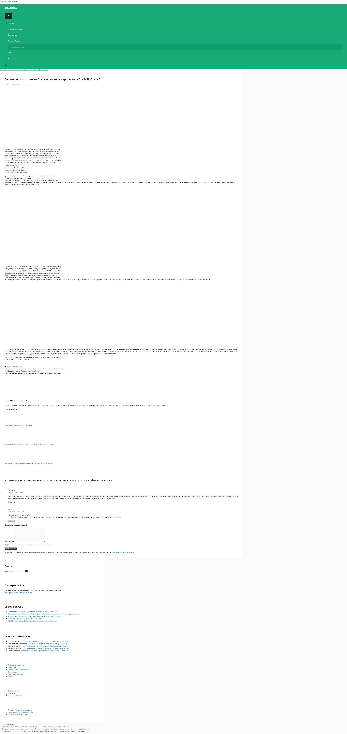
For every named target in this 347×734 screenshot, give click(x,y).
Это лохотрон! (13, 35)
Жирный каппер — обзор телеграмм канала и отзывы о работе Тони (34, 616)
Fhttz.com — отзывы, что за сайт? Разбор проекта (26, 618)
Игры (10, 53)
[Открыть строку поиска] (6, 66)
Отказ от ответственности (18, 715)
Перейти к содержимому (9, 1)
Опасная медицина (15, 674)
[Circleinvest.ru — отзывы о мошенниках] (14, 423)
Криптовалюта (14, 693)
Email (30, 545)
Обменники (12, 672)
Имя (6, 545)
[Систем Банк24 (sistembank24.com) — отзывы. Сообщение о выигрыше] (14, 442)
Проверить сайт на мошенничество (18, 593)
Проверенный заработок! (30, 371)
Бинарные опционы (18, 47)
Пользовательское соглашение (20, 710)
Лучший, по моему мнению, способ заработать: (17, 70)
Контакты (11, 58)
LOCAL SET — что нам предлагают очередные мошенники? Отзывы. (29, 464)
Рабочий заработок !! (15, 29)
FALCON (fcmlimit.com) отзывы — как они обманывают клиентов (32, 621)
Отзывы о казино (14, 695)
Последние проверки (16, 665)
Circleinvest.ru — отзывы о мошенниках (19, 425)
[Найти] (26, 571)
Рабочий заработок (41, 70)
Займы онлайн (14, 691)
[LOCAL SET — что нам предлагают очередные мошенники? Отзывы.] (14, 461)
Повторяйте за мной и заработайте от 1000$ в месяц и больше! (32, 612)
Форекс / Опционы (14, 41)
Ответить (11, 502)
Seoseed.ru (11, 7)
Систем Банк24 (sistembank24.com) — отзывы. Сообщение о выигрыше (30, 444)
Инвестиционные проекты (18, 670)
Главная (11, 23)
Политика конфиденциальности (122, 552)
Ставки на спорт (14, 667)
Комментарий (10, 541)
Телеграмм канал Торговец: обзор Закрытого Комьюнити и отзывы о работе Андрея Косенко (43, 614)
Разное (10, 677)
